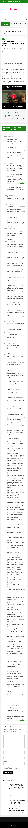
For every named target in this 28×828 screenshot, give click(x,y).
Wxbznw (9, 261)
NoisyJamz (5, 48)
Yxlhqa (9, 285)
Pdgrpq (9, 406)
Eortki (9, 269)
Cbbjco (9, 705)
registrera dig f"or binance (13, 252)
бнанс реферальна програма (14, 203)
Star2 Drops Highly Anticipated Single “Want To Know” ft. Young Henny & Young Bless (17, 802)
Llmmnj (9, 277)
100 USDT (10, 239)
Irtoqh (9, 362)
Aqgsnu (9, 310)
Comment (6, 734)
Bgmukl (9, 353)
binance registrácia (12, 193)
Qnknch (9, 370)
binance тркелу (11, 217)
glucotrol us (17, 323)
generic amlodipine (19, 408)
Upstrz (3, 63)
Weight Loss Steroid (12, 438)
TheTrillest (12, 791)
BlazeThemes (14, 825)
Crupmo (9, 428)
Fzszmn (9, 294)
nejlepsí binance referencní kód (15, 414)
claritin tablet (16, 716)
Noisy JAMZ (14, 9)
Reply (22, 144)
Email (5, 755)
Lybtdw (9, 302)
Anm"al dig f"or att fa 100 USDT (15, 174)
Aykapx (9, 381)
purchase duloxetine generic (13, 347)
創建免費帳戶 (10, 226)
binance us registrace (12, 162)
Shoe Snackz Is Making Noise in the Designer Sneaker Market (13, 1)
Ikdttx (9, 389)
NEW (4, 38)
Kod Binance (10, 147)
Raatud (9, 397)
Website (5, 761)
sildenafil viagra (20, 383)
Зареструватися (11, 134)
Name (5, 750)
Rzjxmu (9, 320)
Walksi (9, 714)
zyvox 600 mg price (18, 271)
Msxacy (9, 342)
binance (9, 185)
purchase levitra (10, 365)
